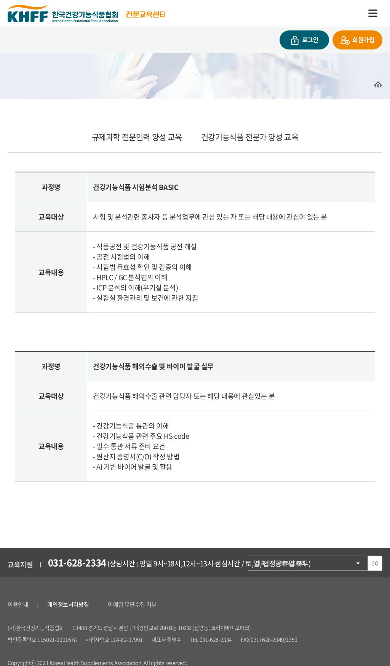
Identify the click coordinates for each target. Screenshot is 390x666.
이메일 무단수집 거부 (132, 604)
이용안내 (18, 604)
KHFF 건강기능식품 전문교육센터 (86, 13)
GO (374, 563)
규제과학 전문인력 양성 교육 (137, 137)
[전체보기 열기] (372, 13)
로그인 (310, 40)
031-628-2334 (77, 562)
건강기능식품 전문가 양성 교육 (250, 137)
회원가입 (363, 40)
